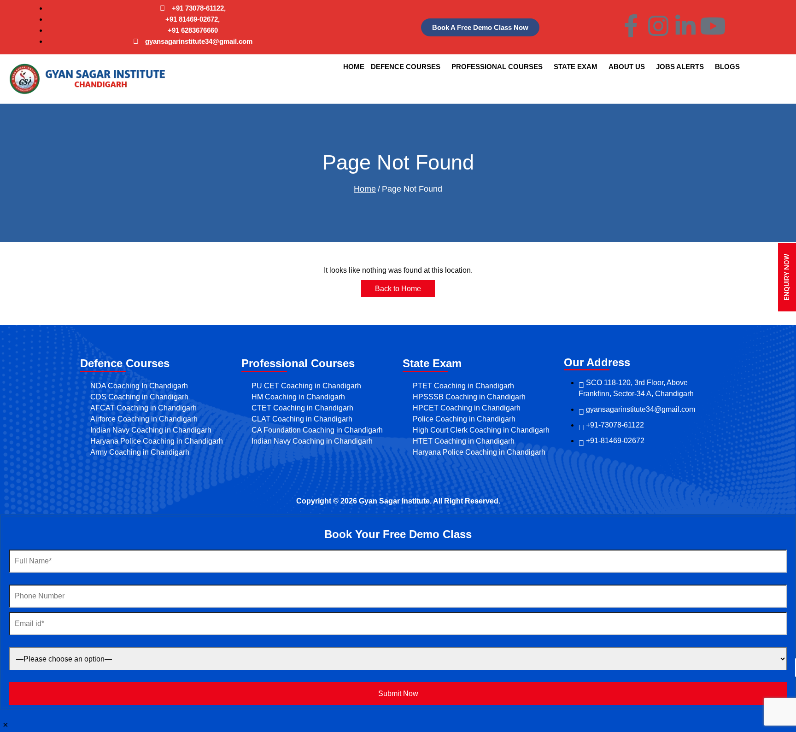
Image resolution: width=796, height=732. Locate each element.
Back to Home (398, 289)
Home (353, 66)
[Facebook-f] (631, 25)
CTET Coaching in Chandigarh (302, 408)
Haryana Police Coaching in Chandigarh (156, 441)
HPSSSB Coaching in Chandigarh (469, 397)
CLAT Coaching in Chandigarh (302, 419)
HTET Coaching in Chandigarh (464, 441)
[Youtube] (712, 25)
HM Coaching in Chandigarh (298, 397)
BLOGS (727, 66)
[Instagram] (658, 25)
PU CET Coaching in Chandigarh (306, 386)
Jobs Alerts (680, 66)
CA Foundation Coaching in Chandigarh (317, 430)
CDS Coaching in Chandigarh (139, 397)
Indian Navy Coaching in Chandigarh (150, 430)
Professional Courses (497, 66)
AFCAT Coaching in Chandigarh (143, 408)
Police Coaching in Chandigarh (464, 419)
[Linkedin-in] (685, 25)
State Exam (575, 66)
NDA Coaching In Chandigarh (139, 386)
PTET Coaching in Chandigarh (463, 386)
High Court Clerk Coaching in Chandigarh (481, 430)
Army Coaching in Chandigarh (139, 452)
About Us (627, 66)
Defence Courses (405, 66)
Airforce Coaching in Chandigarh (144, 419)
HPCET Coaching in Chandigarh (467, 408)
